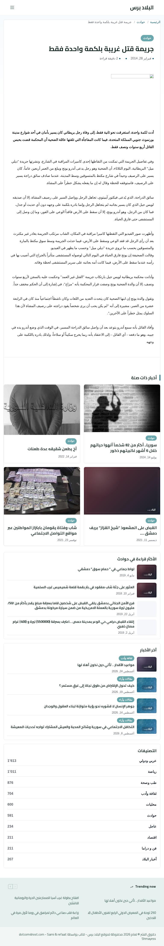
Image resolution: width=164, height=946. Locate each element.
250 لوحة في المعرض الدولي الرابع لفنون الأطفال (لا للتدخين (122, 915)
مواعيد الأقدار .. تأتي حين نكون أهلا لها (130, 900)
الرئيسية (155, 22)
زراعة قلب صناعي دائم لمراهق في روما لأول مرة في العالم (45, 915)
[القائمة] (12, 7)
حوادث (141, 22)
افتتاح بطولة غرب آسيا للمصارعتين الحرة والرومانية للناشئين (47, 900)
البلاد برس (142, 7)
